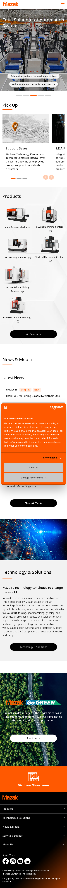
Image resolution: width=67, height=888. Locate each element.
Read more (33, 738)
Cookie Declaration (40, 870)
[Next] (51, 177)
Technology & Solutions (33, 647)
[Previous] (45, 177)
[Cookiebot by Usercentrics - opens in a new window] (49, 408)
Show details (50, 457)
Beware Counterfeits (12, 874)
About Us (7, 844)
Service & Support (12, 835)
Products (7, 809)
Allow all (33, 467)
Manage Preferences (32, 477)
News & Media (10, 826)
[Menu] (63, 4)
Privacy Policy (8, 870)
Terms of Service (23, 870)
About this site (29, 874)
